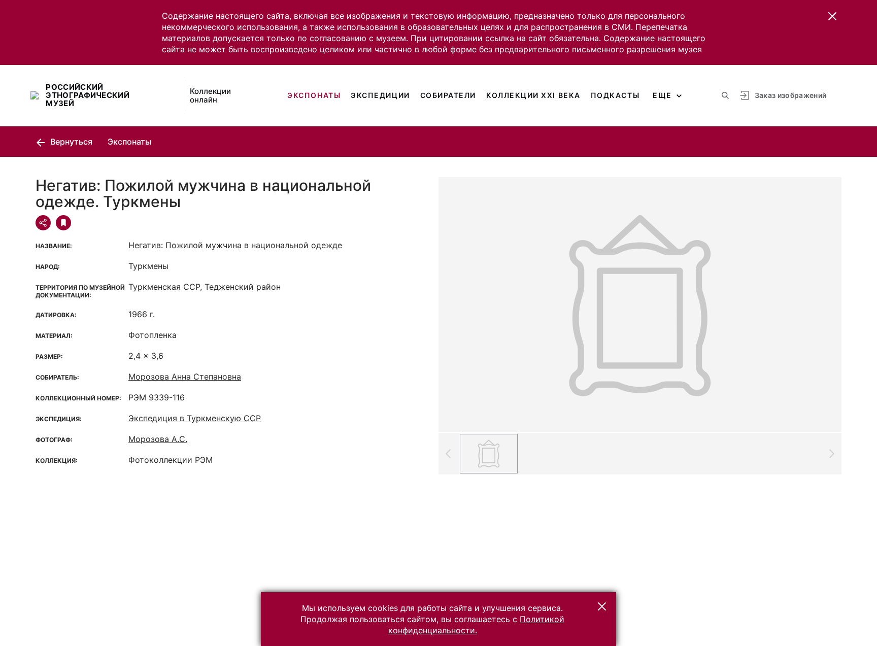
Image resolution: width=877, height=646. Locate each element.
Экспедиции (380, 95)
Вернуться (70, 142)
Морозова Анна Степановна (184, 376)
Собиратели (448, 95)
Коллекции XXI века (533, 95)
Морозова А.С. (157, 439)
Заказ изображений (791, 95)
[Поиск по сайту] (725, 95)
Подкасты (615, 95)
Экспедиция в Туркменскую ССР (194, 418)
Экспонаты (314, 95)
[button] (832, 16)
